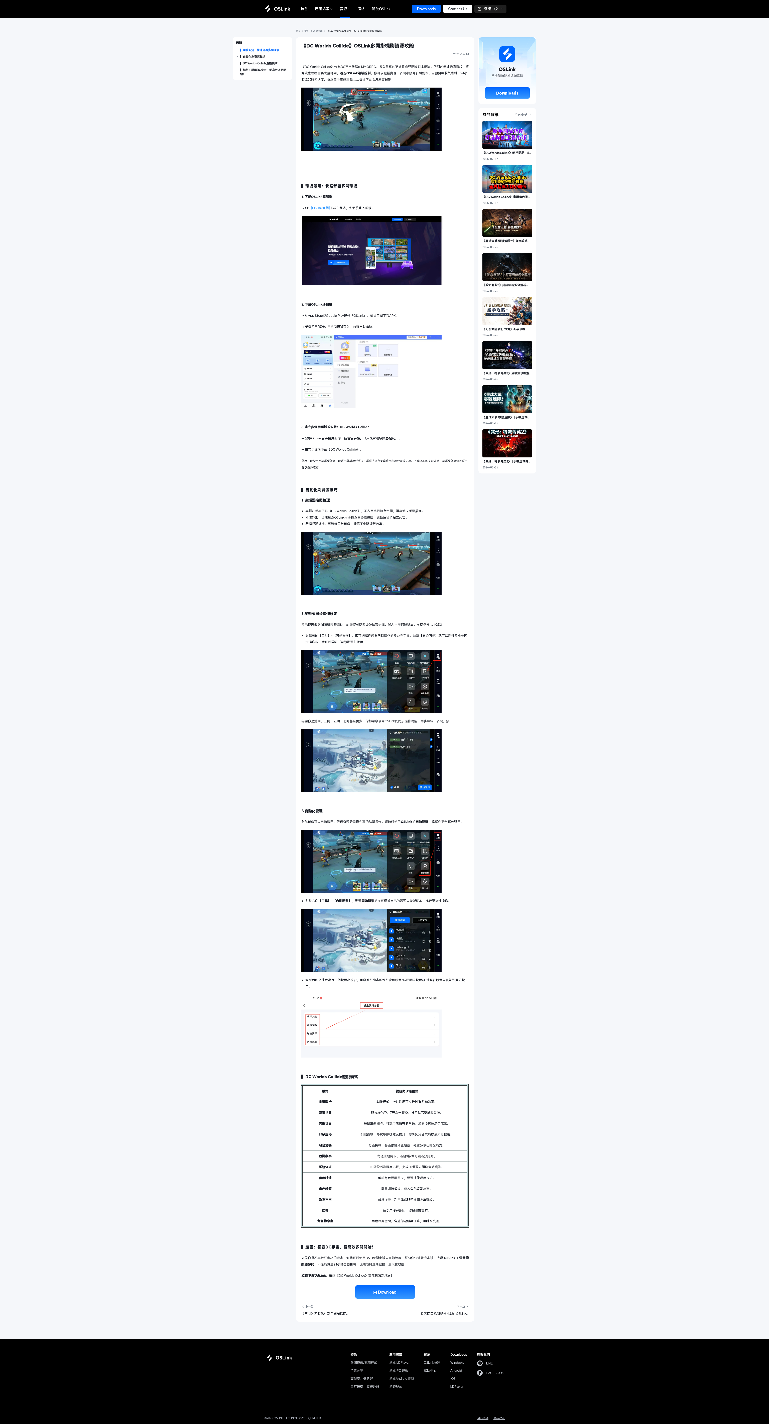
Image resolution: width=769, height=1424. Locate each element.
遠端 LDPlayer (399, 1362)
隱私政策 (499, 1418)
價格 (361, 8)
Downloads (426, 8)
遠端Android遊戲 (401, 1379)
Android (456, 1370)
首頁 (298, 30)
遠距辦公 (395, 1387)
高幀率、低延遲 (361, 1379)
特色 (304, 8)
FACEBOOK (495, 1373)
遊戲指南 (318, 30)
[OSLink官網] (320, 208)
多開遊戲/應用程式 (363, 1362)
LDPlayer (456, 1387)
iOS (453, 1379)
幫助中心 (430, 1370)
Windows (457, 1362)
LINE (489, 1363)
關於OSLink (381, 8)
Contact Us (457, 8)
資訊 (307, 30)
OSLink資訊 (432, 1362)
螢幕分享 (356, 1370)
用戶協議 (482, 1418)
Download (387, 1292)
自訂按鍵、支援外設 (364, 1387)
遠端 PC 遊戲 (398, 1370)
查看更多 (521, 114)
